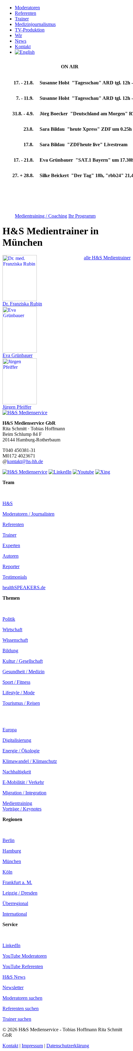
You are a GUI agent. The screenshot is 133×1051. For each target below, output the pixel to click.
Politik (8, 619)
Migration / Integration (24, 792)
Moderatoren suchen (22, 998)
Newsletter (13, 987)
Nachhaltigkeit (16, 771)
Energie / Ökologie (21, 750)
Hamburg (11, 850)
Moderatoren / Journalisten (28, 514)
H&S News (13, 977)
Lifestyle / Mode (18, 692)
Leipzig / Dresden (19, 893)
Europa (9, 729)
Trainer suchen (16, 1019)
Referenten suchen (20, 1008)
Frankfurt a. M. (17, 882)
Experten (11, 545)
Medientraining (17, 803)
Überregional (15, 903)
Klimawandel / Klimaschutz (29, 761)
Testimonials (14, 577)
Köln (7, 871)
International (14, 914)
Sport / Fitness (16, 682)
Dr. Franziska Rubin (22, 303)
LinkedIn (11, 945)
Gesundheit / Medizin (23, 671)
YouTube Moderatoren (24, 956)
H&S (7, 503)
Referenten (13, 524)
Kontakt (10, 1045)
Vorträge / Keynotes (21, 808)
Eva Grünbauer (17, 355)
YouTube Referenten (22, 966)
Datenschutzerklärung (67, 1045)
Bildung (10, 650)
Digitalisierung (16, 740)
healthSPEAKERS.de (23, 587)
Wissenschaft (15, 640)
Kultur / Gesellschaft (22, 661)
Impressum (32, 1045)
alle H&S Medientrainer (107, 257)
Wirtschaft (12, 629)
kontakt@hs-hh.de (25, 461)
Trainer (9, 535)
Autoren (10, 556)
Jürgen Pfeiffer (16, 407)
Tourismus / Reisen (21, 703)
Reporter (10, 566)
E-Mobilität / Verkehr (23, 782)
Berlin (8, 840)
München (11, 861)
